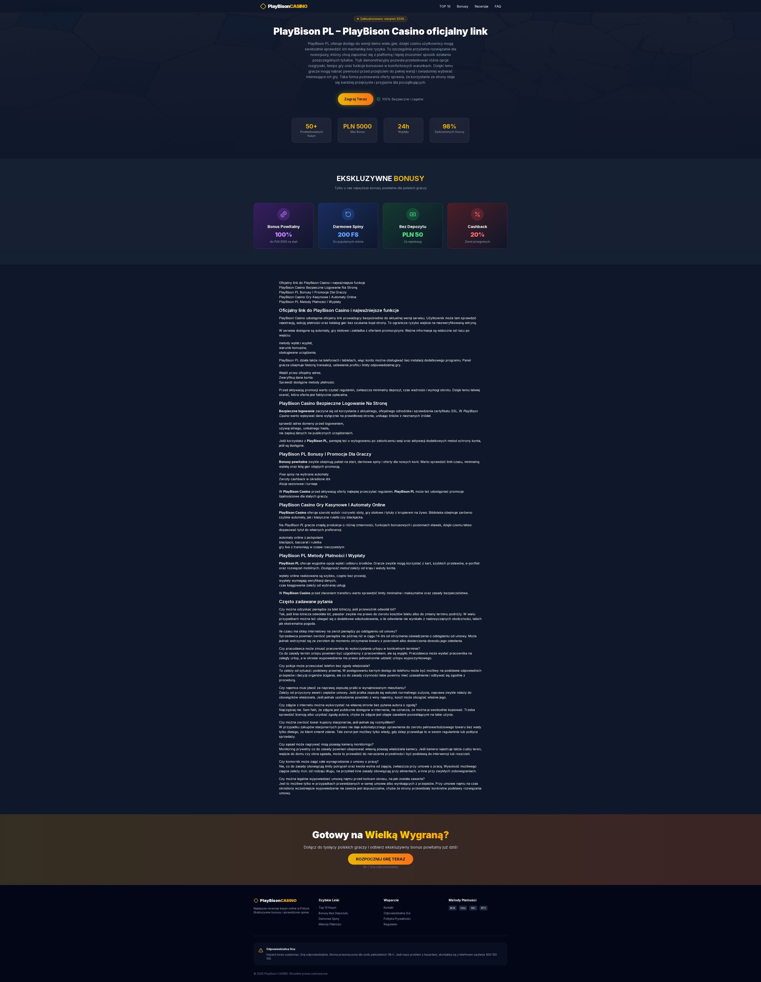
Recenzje (481, 6)
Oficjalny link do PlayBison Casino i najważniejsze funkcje (322, 283)
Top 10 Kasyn (327, 907)
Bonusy (462, 6)
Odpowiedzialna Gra (397, 913)
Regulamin (390, 924)
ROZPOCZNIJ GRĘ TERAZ (380, 859)
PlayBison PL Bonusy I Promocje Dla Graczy (313, 292)
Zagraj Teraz (355, 99)
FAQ (498, 6)
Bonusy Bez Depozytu (333, 913)
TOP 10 (444, 6)
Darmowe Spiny (329, 918)
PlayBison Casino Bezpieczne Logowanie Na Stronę (318, 287)
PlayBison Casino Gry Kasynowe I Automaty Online (317, 297)
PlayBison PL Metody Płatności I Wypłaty (310, 302)
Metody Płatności (330, 924)
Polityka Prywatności (397, 918)
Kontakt (388, 907)
